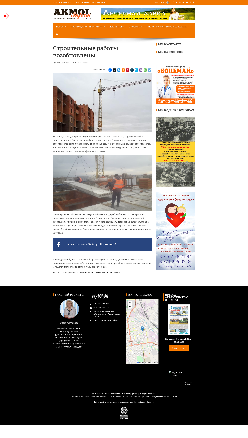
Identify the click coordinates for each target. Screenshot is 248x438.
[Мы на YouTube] (193, 2)
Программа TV (97, 26)
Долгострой (72, 272)
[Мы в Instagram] (179, 2)
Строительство (102, 272)
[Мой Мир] (118, 70)
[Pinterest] (127, 70)
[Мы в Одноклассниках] (190, 2)
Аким (63, 272)
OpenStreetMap (152, 362)
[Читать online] (179, 319)
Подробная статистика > (189, 383)
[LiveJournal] (132, 70)
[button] (142, 328)
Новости (61, 26)
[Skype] (136, 70)
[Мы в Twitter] (176, 2)
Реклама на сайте (88, 2)
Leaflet (141, 362)
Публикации (77, 26)
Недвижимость (86, 272)
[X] (114, 70)
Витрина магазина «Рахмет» (171, 26)
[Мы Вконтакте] (183, 2)
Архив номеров (179, 348)
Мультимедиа (116, 26)
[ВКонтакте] (110, 70)
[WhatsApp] (145, 70)
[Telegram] (149, 70)
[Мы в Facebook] (173, 2)
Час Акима (115, 272)
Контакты (101, 2)
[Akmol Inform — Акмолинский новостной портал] (72, 13)
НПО (149, 26)
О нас (77, 2)
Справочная (135, 26)
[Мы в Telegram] (187, 2)
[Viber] (140, 70)
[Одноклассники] (123, 70)
